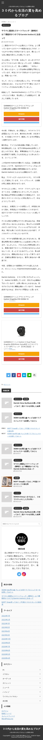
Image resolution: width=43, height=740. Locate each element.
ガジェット (7, 384)
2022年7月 (6, 616)
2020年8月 (6, 643)
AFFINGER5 (28, 737)
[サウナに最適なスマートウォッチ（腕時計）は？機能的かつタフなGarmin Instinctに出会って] (24, 375)
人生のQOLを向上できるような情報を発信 (22, 732)
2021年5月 (6, 627)
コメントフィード (8, 716)
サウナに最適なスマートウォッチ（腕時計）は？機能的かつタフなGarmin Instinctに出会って (26, 466)
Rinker (10, 348)
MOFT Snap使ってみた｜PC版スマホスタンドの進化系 (21, 603)
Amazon (21, 114)
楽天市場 (21, 119)
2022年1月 (6, 623)
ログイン (5, 711)
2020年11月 (6, 639)
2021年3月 (6, 635)
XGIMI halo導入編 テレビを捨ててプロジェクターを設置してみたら (21, 591)
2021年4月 (6, 631)
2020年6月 (6, 650)
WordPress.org (7, 719)
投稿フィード (7, 713)
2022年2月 (6, 620)
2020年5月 (6, 654)
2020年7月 (6, 647)
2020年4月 (6, 658)
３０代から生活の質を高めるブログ (21, 729)
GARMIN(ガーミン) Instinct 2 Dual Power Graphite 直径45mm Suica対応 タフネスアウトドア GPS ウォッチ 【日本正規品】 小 (21, 344)
